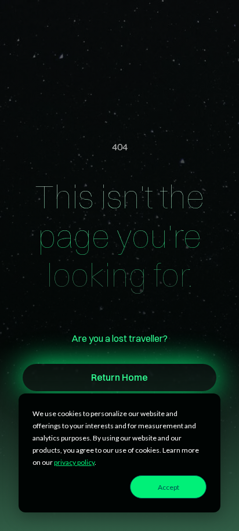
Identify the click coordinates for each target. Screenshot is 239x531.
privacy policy (74, 462)
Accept (168, 487)
